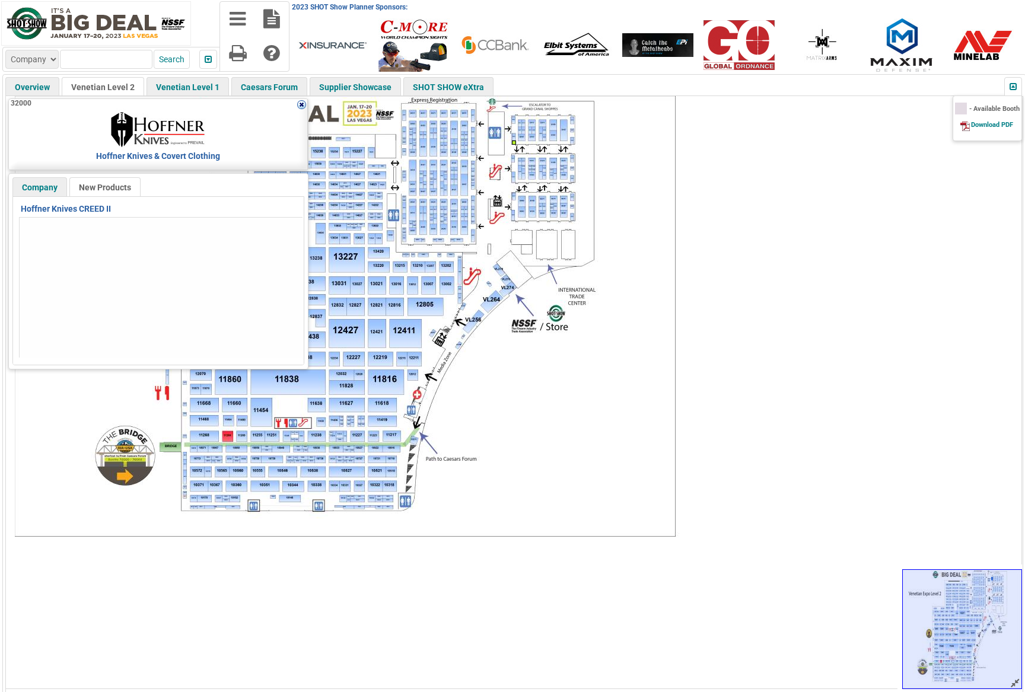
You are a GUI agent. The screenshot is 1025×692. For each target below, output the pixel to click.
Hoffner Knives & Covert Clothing (158, 156)
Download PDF (992, 125)
